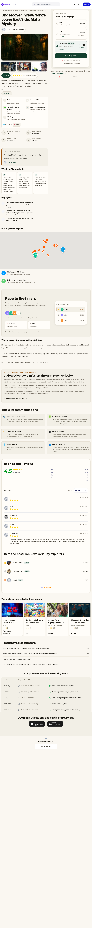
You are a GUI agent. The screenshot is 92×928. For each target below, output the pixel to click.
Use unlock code (46, 746)
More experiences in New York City (16, 398)
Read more (6, 93)
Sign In (86, 4)
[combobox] (46, 4)
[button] (24, 47)
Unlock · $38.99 (70, 56)
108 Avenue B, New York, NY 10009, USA (18, 274)
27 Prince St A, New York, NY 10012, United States (21, 282)
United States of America (9, 10)
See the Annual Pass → (58, 73)
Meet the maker (11, 162)
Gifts (14, 4)
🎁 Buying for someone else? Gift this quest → (70, 77)
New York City (23, 10)
